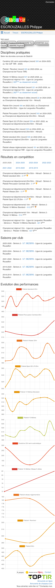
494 (21, 105)
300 (37, 61)
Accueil (7, 32)
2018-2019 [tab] (33, 168)
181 (34, 147)
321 (33, 87)
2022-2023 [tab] (46, 162)
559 (31, 121)
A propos (20, 572)
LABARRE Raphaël (16, 45)
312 (28, 207)
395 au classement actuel (25, 82)
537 (25, 77)
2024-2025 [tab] (20, 162)
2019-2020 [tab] (20, 168)
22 (38, 97)
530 (28, 137)
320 (25, 69)
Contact (48, 572)
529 (27, 129)
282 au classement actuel (25, 92)
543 (38, 113)
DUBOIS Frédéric (8, 43)
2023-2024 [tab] (33, 162)
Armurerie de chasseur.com (41, 583)
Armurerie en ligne (44, 581)
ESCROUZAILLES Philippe (32, 32)
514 (20, 215)
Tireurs (15, 32)
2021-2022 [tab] (7, 168)
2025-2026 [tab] (7, 162)
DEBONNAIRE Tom (25, 43)
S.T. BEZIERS (28, 243)
